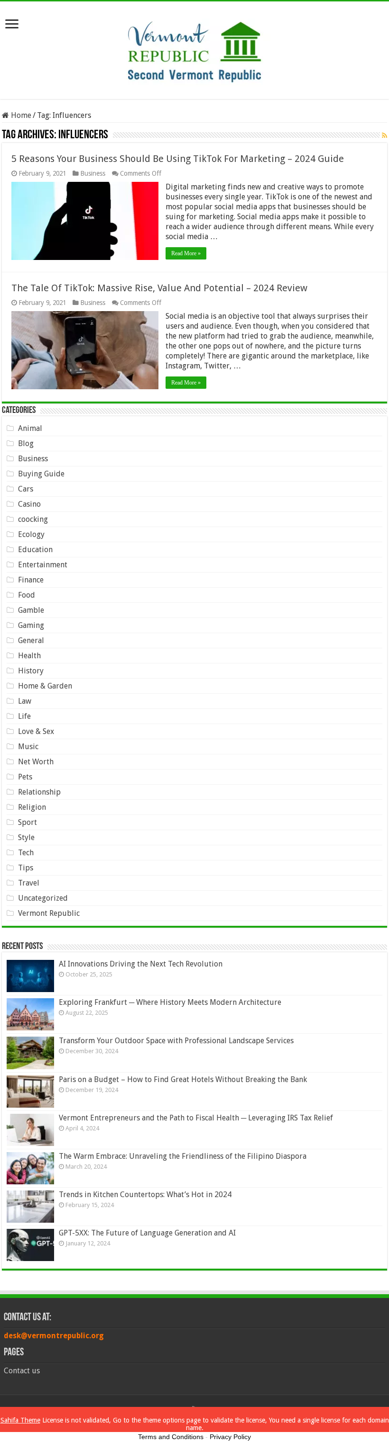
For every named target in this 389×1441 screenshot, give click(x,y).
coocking (33, 519)
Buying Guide (41, 473)
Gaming (31, 625)
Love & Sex (36, 731)
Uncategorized (43, 898)
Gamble (31, 610)
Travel (28, 882)
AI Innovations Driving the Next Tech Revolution (140, 963)
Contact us (22, 1370)
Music (28, 746)
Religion (32, 807)
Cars (25, 488)
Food (26, 595)
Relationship (39, 792)
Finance (31, 579)
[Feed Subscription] (384, 135)
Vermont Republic (49, 913)
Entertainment (42, 564)
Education (35, 549)
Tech (26, 852)
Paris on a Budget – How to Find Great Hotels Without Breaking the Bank (183, 1079)
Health (29, 655)
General (31, 640)
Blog (26, 443)
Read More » (186, 253)
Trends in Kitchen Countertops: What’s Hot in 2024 (145, 1194)
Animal (30, 428)
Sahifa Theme (20, 1420)
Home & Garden (45, 685)
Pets (25, 776)
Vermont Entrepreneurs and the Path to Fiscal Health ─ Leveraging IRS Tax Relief (196, 1117)
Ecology (31, 534)
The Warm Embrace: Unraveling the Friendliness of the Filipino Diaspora (182, 1156)
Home (20, 115)
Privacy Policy (230, 1437)
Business (92, 173)
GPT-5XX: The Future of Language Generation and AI (147, 1232)
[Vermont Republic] (194, 48)
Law (24, 701)
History (31, 670)
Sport (27, 822)
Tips (25, 867)
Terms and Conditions (171, 1437)
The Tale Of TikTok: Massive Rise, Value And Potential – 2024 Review (159, 288)
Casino (29, 504)
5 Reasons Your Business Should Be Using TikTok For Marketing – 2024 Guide (177, 158)
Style (26, 837)
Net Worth (36, 761)
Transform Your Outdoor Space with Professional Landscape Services (176, 1040)
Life (24, 716)
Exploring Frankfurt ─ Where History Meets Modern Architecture (170, 1002)
